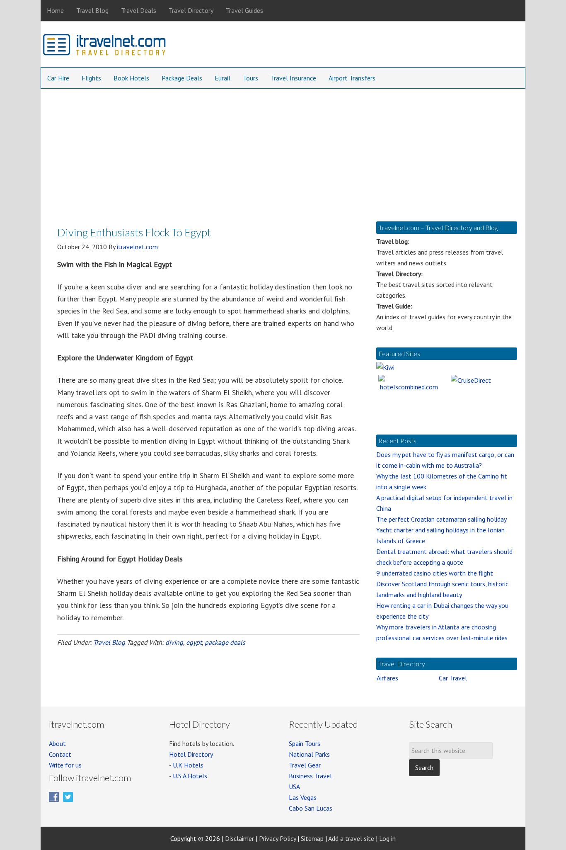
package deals (225, 642)
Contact (60, 754)
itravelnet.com (105, 46)
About (57, 743)
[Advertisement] (283, 151)
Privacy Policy (277, 838)
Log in (387, 838)
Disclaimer (239, 838)
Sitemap (312, 838)
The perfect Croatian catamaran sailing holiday (441, 519)
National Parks (309, 754)
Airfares (387, 678)
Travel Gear (305, 765)
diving (174, 642)
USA (294, 786)
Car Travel (453, 678)
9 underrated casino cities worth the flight (434, 573)
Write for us (65, 765)
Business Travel (310, 776)
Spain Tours (304, 743)
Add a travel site (351, 838)
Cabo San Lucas (310, 808)
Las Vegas (303, 797)
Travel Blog (109, 642)
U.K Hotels (188, 765)
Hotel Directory (191, 754)
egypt (194, 642)
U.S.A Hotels (190, 776)
